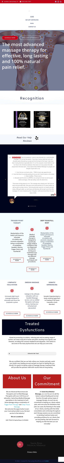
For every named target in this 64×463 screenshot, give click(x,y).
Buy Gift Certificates (32, 20)
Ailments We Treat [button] (33, 353)
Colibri (47, 461)
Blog (32, 23)
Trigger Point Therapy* (11, 404)
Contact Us (32, 27)
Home (32, 16)
